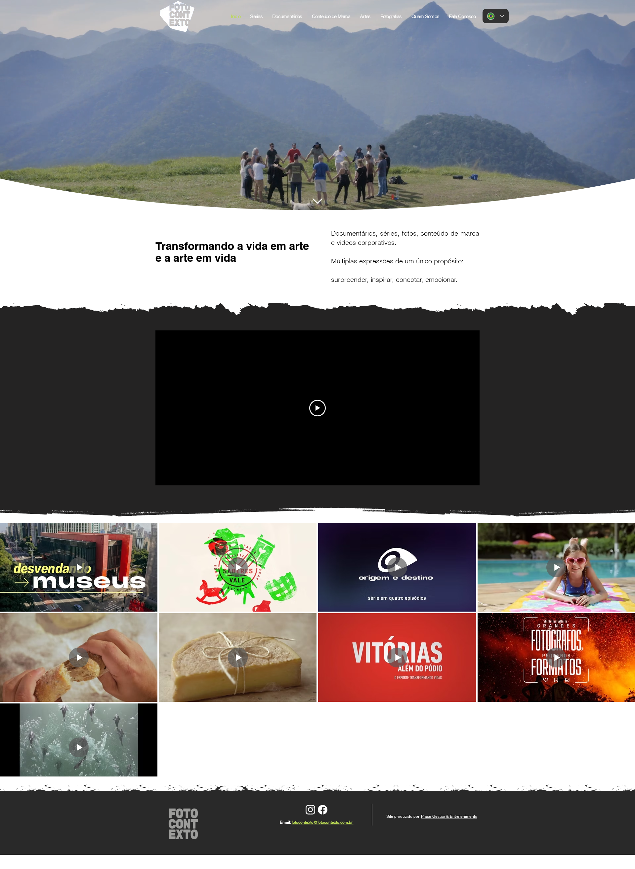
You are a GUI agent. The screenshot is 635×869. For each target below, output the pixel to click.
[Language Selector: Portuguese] (496, 16)
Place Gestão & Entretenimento (449, 816)
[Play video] (317, 408)
